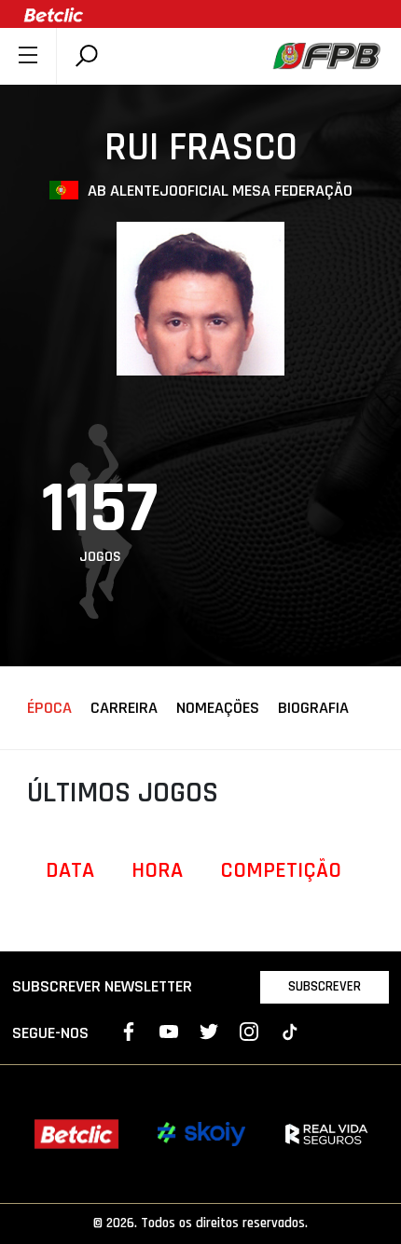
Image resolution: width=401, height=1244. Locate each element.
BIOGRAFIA (313, 708)
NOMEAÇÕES (217, 708)
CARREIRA (124, 708)
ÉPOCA (49, 708)
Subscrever (324, 986)
